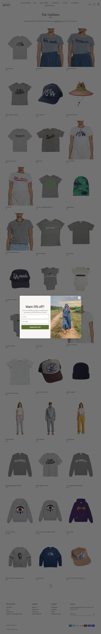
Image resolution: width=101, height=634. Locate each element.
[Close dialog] (79, 297)
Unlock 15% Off (35, 327)
